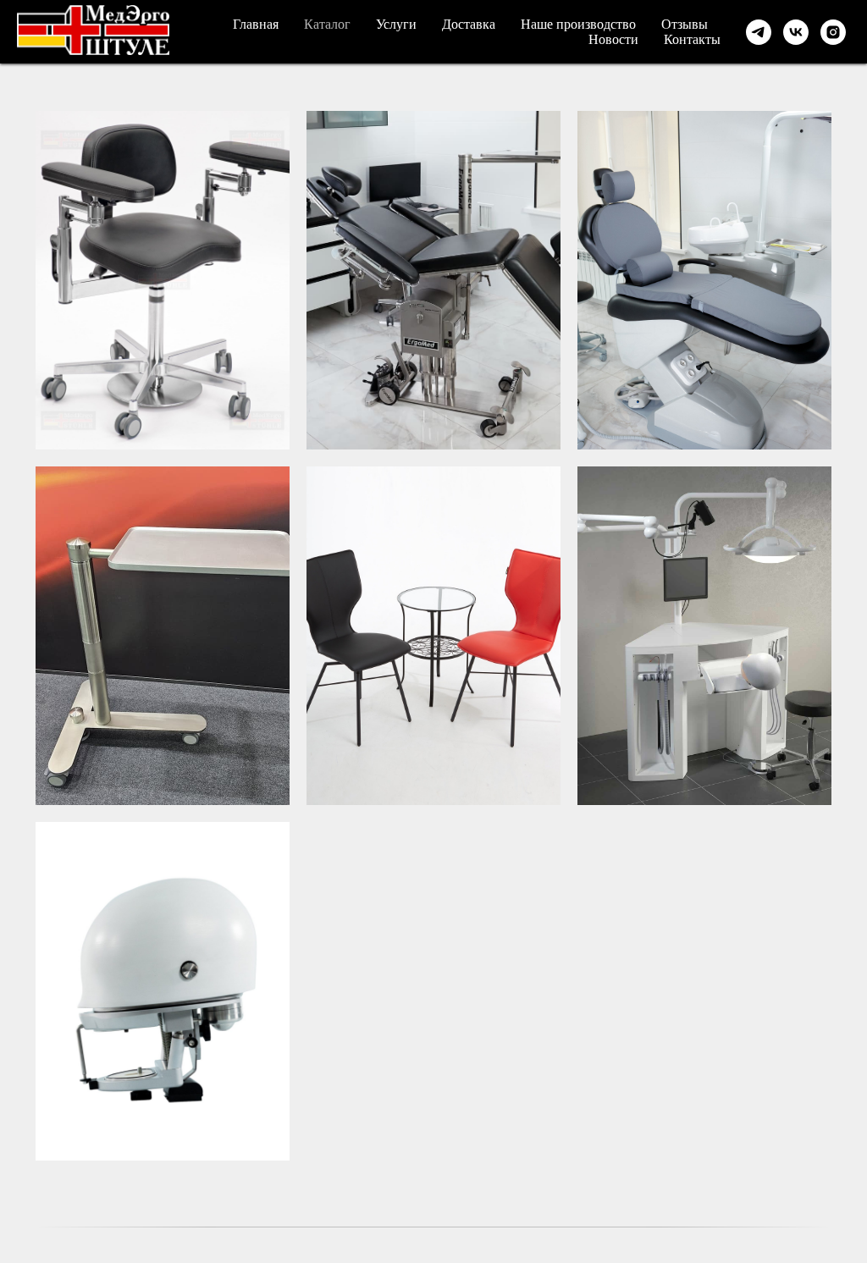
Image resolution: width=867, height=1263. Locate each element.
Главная (256, 24)
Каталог (327, 24)
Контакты (692, 39)
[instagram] (833, 32)
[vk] (796, 32)
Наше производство (578, 24)
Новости (613, 39)
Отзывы (684, 24)
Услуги (396, 24)
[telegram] (758, 32)
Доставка (468, 24)
